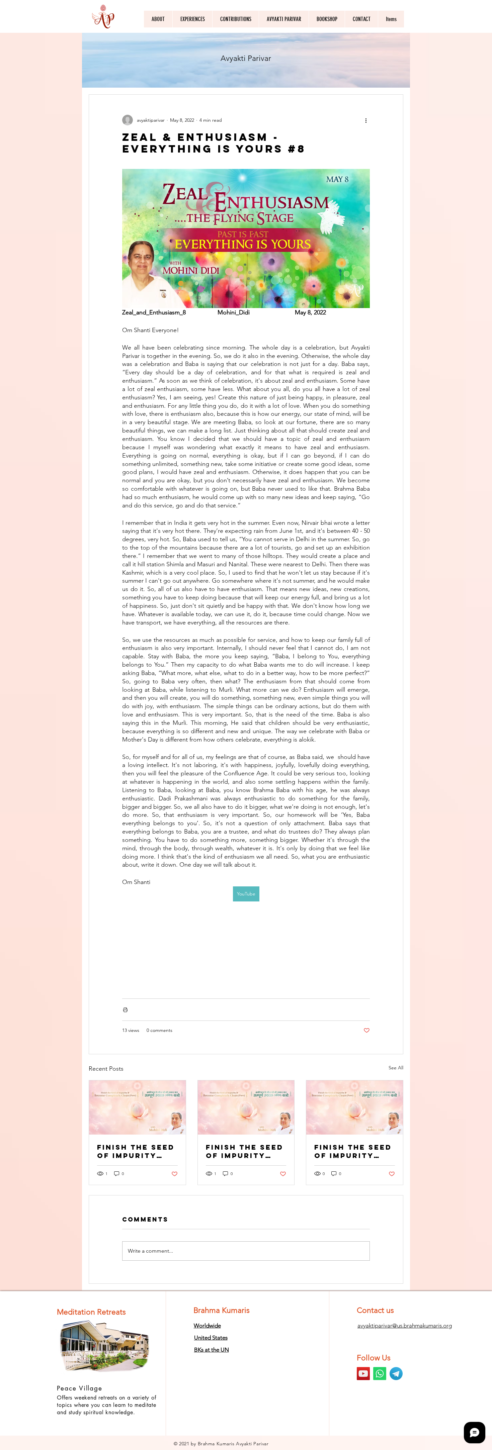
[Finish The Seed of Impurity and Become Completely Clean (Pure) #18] (246, 1107)
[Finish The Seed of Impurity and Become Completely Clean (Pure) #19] (137, 1107)
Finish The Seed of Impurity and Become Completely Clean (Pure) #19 (136, 1151)
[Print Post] (125, 1009)
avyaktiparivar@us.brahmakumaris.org (404, 1325)
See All (396, 1068)
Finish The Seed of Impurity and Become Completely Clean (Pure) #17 (353, 1151)
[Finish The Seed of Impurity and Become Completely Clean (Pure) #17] (354, 1107)
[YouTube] (363, 1373)
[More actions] (366, 120)
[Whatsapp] (379, 1373)
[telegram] (396, 1373)
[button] (284, 19)
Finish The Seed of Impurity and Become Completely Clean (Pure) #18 (244, 1151)
